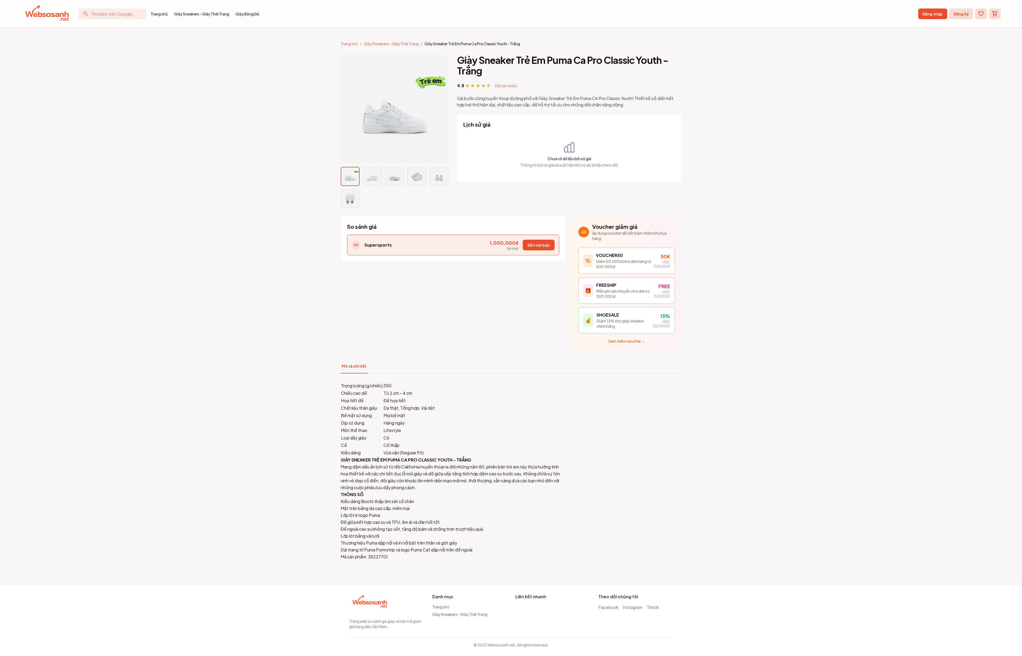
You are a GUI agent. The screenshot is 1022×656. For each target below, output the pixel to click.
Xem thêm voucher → (626, 341)
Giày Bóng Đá (247, 13)
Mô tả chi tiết (354, 366)
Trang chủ (159, 13)
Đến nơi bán (539, 245)
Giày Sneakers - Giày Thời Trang (201, 13)
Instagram (632, 607)
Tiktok (653, 607)
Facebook (608, 607)
